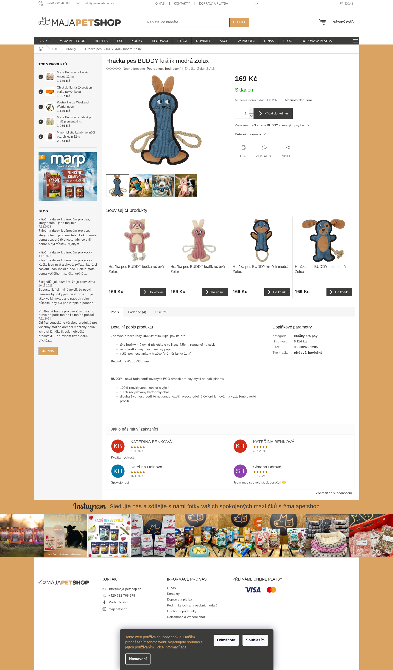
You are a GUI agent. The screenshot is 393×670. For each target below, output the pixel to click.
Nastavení (138, 659)
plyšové (300, 352)
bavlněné (315, 352)
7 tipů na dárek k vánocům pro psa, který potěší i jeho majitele (64, 221)
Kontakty (182, 3)
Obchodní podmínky (181, 611)
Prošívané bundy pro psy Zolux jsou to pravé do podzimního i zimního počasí (66, 313)
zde (184, 647)
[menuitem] (44, 40)
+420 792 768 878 (122, 595)
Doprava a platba (213, 3)
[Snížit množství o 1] (251, 116)
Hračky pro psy (306, 336)
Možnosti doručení (298, 100)
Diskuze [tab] (161, 312)
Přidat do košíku (276, 113)
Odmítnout (226, 640)
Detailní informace (248, 134)
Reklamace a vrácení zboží (186, 617)
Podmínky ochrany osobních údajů (192, 605)
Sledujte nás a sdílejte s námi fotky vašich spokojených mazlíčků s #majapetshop (215, 506)
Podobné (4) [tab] (137, 312)
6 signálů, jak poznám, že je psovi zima (67, 282)
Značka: (200, 68)
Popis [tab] (115, 312)
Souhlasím (255, 640)
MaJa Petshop (119, 602)
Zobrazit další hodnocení (334, 493)
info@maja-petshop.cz (125, 589)
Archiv (48, 351)
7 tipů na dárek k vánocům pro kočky (65, 252)
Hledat (239, 22)
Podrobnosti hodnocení (164, 68)
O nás (160, 3)
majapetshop (118, 609)
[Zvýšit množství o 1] (251, 110)
